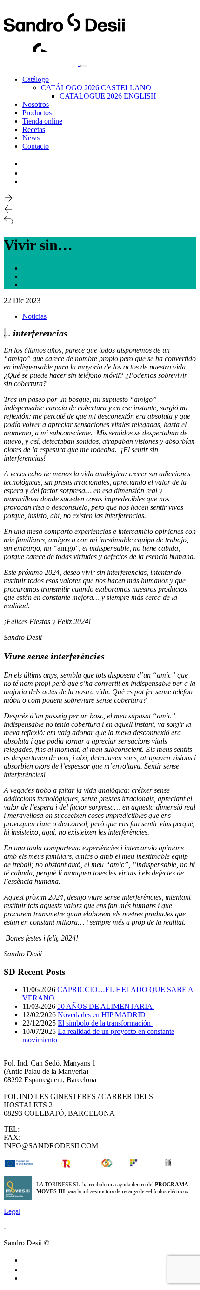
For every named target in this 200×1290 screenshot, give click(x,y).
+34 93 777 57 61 (48, 1137)
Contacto (35, 146)
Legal (12, 1211)
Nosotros (35, 104)
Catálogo (35, 79)
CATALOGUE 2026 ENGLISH (108, 96)
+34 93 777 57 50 (47, 1129)
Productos (37, 113)
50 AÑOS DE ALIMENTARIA (105, 1006)
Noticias (34, 316)
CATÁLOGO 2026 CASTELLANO (96, 88)
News (31, 138)
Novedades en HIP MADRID (103, 1015)
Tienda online (42, 121)
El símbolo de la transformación (105, 1023)
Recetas (33, 129)
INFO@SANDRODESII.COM (51, 1146)
